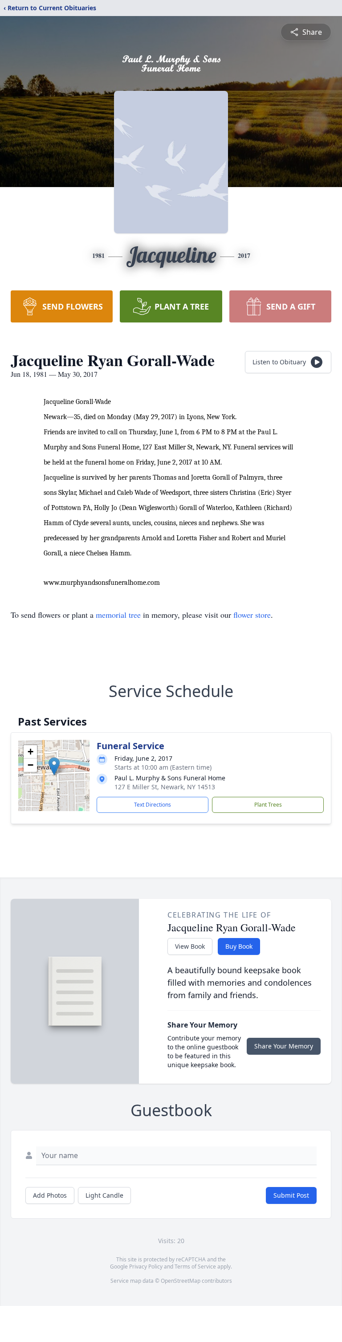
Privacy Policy (146, 1266)
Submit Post (291, 1195)
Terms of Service (195, 1266)
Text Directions (152, 804)
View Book (190, 946)
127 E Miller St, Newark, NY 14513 (164, 787)
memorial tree (118, 614)
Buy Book (238, 946)
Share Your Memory (283, 1046)
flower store (252, 614)
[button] (54, 766)
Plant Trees (268, 804)
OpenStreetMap (180, 1281)
